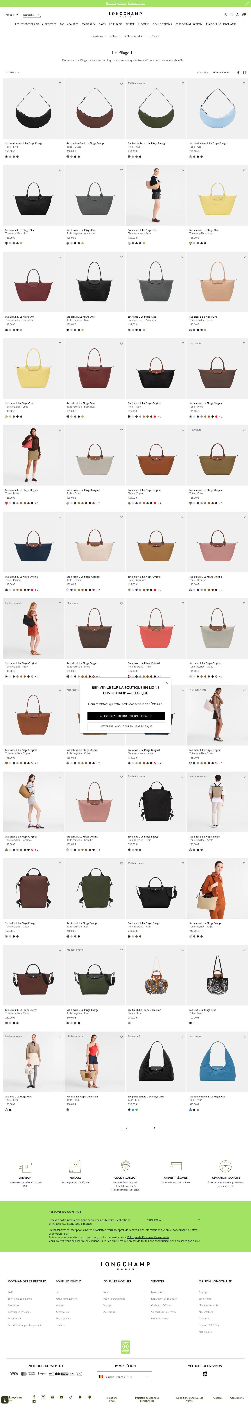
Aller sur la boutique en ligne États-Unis (126, 716)
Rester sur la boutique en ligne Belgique (126, 726)
